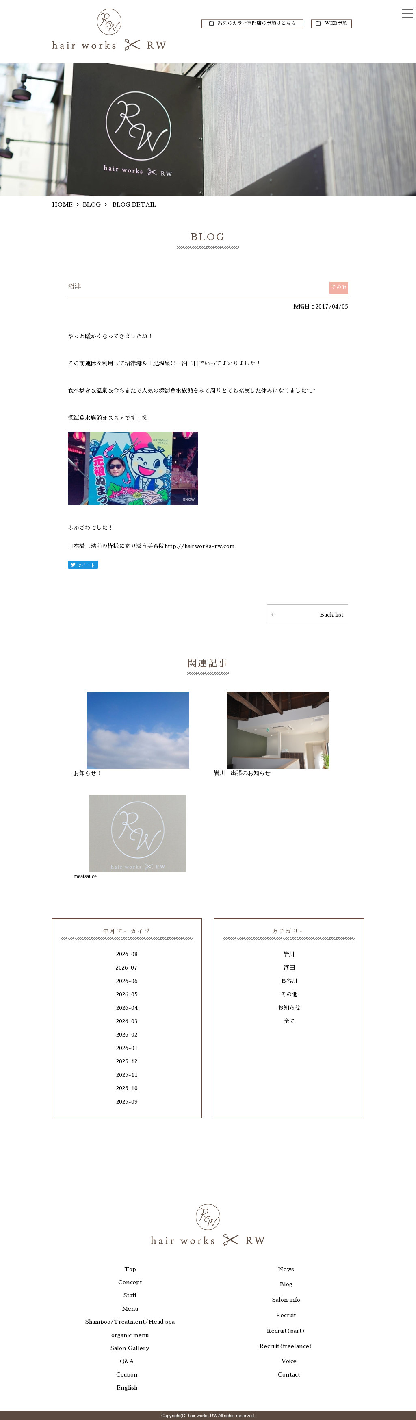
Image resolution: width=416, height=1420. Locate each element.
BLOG (92, 204)
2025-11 (127, 1075)
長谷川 (289, 981)
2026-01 (127, 1048)
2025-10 (127, 1088)
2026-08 (127, 954)
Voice (289, 1361)
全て (289, 1021)
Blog (286, 1284)
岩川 (289, 954)
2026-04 (127, 1008)
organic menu (130, 1335)
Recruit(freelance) (286, 1346)
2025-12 (126, 1061)
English (127, 1387)
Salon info (286, 1300)
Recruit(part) (286, 1330)
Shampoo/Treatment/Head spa (130, 1321)
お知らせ (289, 1008)
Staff (130, 1295)
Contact (289, 1374)
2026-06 (127, 981)
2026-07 (127, 967)
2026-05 (127, 994)
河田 (289, 967)
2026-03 (127, 1021)
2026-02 (126, 1034)
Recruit (286, 1315)
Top (130, 1269)
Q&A (127, 1361)
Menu (130, 1308)
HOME (62, 204)
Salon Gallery (130, 1348)
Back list (332, 615)
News (286, 1269)
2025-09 (127, 1102)
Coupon (127, 1374)
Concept (130, 1282)
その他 (289, 994)
